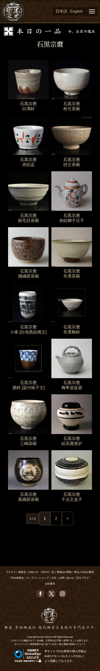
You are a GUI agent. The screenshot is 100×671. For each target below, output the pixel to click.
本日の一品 (48, 572)
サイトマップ (21, 644)
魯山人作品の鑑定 (84, 572)
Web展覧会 (17, 577)
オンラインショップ (37, 577)
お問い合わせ (66, 577)
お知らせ (33, 572)
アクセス (11, 572)
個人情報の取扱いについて (72, 644)
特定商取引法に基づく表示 (43, 644)
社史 (53, 577)
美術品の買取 (64, 572)
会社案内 (50, 583)
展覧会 (22, 572)
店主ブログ (82, 577)
